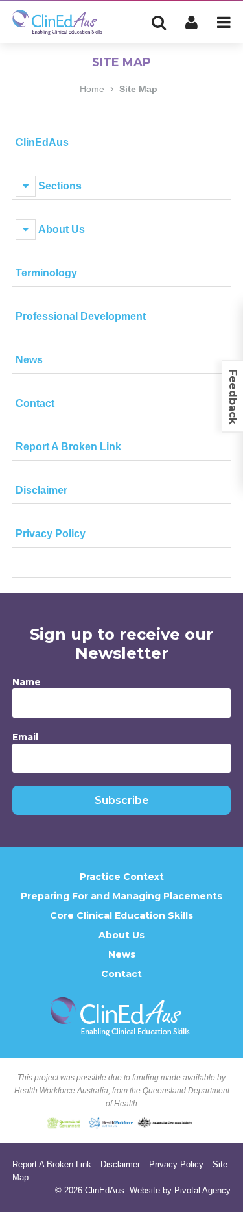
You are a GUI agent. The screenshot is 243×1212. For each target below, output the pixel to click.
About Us (61, 229)
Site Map (138, 89)
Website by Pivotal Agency (180, 1190)
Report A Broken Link (68, 446)
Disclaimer (41, 490)
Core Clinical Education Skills (121, 915)
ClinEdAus (42, 142)
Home (92, 89)
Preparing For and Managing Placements (121, 896)
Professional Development (81, 316)
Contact (35, 403)
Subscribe (122, 800)
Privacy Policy (51, 533)
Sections (60, 185)
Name (26, 682)
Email (25, 737)
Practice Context (122, 876)
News (29, 359)
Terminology (46, 272)
